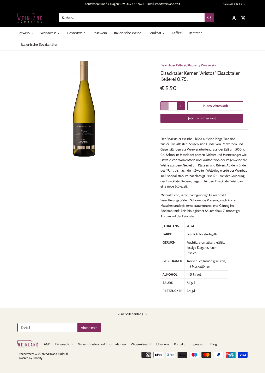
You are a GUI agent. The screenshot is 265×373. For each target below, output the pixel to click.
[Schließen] (178, 167)
